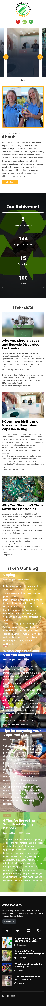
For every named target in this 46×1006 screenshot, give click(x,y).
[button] (6, 57)
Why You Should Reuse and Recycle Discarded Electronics (20, 344)
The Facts (23, 50)
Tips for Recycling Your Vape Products (22, 733)
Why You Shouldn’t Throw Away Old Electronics (23, 507)
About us (9, 182)
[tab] (7, 931)
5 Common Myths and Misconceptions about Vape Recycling (23, 68)
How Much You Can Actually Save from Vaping (19, 571)
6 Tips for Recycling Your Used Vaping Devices (19, 824)
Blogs (5, 646)
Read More (9, 921)
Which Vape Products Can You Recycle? (21, 653)
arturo (33, 75)
